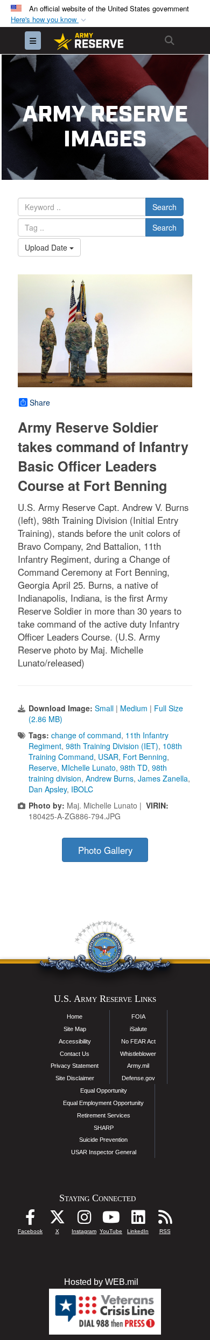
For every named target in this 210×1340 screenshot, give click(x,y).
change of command (86, 735)
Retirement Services (103, 1115)
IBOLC (82, 789)
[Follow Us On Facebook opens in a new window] (30, 1219)
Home (74, 1016)
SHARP (104, 1127)
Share (40, 402)
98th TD (134, 767)
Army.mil (138, 1065)
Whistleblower (138, 1054)
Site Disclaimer (74, 1078)
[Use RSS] (164, 1219)
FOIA (138, 1016)
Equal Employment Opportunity (103, 1103)
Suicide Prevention (103, 1139)
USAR (108, 756)
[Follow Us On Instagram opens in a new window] (84, 1219)
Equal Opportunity (103, 1090)
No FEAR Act (138, 1041)
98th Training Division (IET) (112, 745)
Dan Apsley (48, 789)
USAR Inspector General (103, 1152)
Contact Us (74, 1054)
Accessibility (75, 1041)
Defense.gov (138, 1078)
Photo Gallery (105, 850)
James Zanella (163, 778)
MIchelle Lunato (88, 767)
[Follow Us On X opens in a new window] (57, 1219)
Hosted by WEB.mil (101, 1282)
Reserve (43, 767)
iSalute (138, 1029)
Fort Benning (145, 756)
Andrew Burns (110, 778)
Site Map (75, 1029)
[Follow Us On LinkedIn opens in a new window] (137, 1219)
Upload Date (47, 247)
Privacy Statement (75, 1065)
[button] (49, 19)
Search (164, 206)
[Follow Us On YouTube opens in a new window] (110, 1219)
